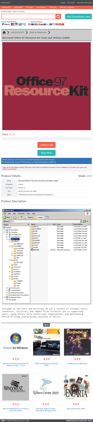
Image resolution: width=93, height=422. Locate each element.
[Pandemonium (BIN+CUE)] (77, 355)
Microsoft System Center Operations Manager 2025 (46, 410)
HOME (62, 3)
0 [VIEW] (21, 12)
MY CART (71, 3)
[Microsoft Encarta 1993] (75, 400)
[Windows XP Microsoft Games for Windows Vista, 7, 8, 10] (15, 355)
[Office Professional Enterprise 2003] (46, 355)
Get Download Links (78, 16)
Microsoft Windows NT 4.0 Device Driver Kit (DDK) (16, 410)
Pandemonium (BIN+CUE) (77, 364)
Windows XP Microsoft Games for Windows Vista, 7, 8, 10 (15, 364)
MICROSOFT (6, 7)
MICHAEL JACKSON (67, 7)
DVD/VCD (53, 7)
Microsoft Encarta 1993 (76, 409)
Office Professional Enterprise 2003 (46, 364)
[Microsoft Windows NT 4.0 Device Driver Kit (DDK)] (15, 400)
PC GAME (29, 7)
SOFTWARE (18, 7)
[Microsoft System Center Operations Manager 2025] (45, 400)
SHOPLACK (5, 3)
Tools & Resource (38, 32)
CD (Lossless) (41, 7)
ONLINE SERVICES (84, 3)
